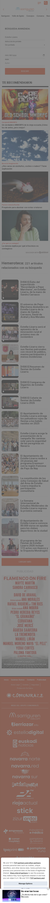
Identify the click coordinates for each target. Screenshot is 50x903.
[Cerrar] (48, 889)
